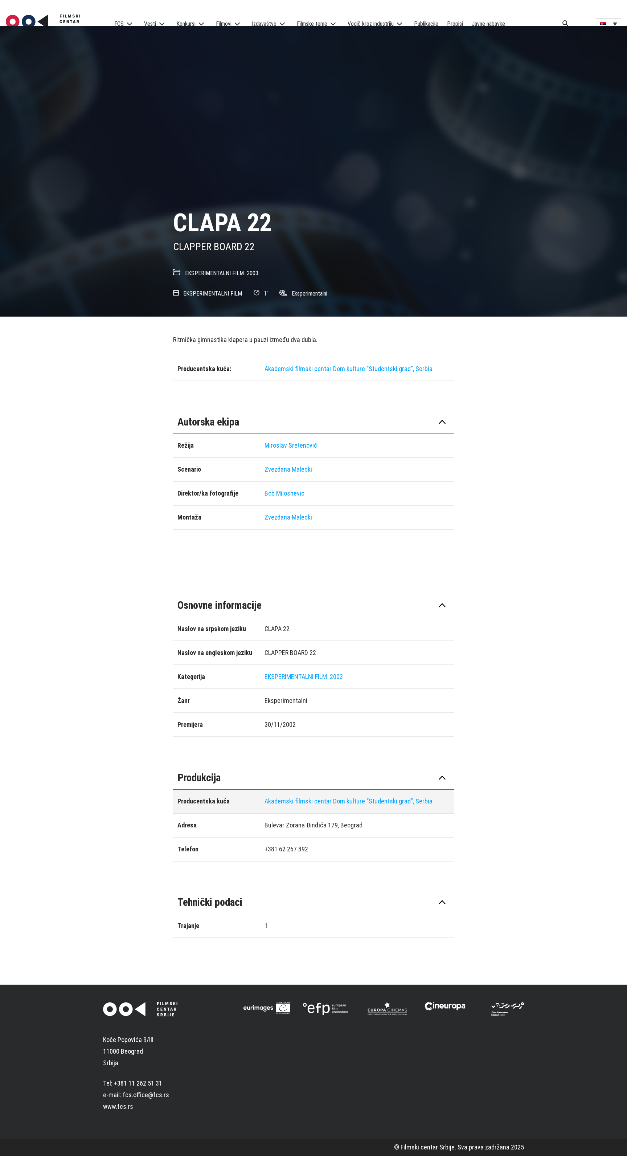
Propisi (455, 23)
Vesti (150, 23)
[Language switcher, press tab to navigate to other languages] (608, 23)
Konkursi (186, 23)
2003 (252, 273)
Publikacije (426, 23)
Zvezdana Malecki (288, 469)
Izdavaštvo (264, 23)
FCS (119, 23)
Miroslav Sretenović (291, 445)
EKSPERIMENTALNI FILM (214, 273)
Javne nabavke (488, 23)
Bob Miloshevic (284, 493)
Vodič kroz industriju (371, 23)
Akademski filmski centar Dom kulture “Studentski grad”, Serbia (349, 369)
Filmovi (223, 23)
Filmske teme (312, 23)
